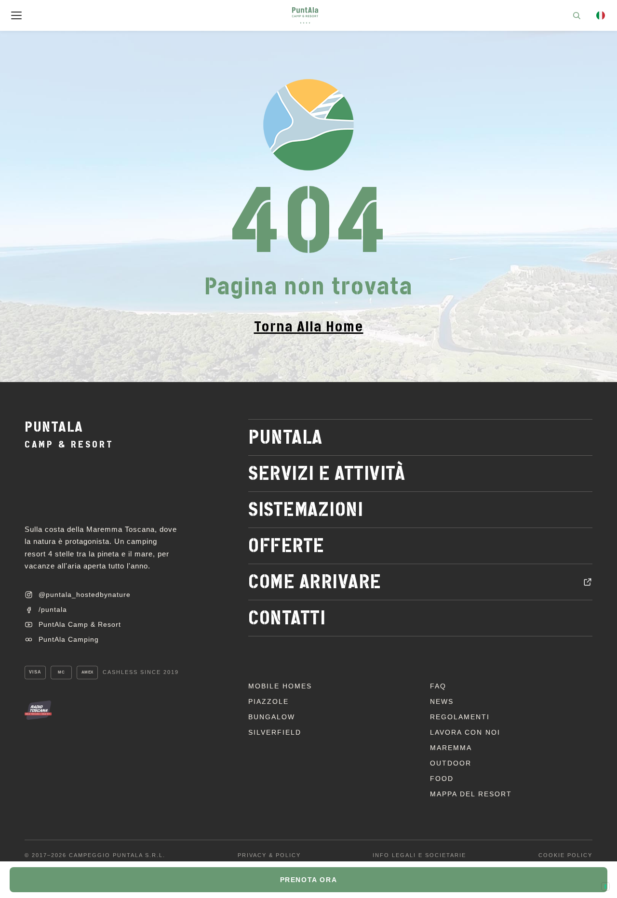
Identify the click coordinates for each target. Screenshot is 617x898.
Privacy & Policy (269, 855)
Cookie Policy (565, 855)
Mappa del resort (471, 794)
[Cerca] (576, 15)
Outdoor (450, 763)
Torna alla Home (308, 326)
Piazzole (268, 701)
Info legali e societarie (419, 855)
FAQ (438, 686)
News (442, 701)
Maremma (451, 747)
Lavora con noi (465, 732)
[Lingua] (600, 15)
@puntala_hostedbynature (85, 594)
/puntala (53, 609)
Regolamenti (460, 716)
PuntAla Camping (69, 639)
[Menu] (16, 15)
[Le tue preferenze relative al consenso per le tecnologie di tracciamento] (605, 886)
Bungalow (271, 716)
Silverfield (274, 732)
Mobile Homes (280, 686)
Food (442, 778)
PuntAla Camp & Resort (80, 624)
